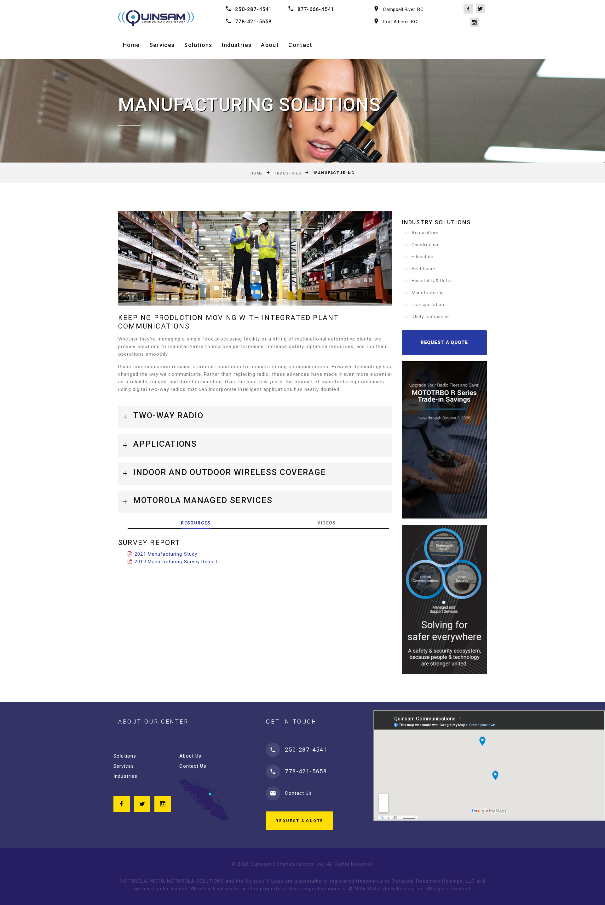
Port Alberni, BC (400, 22)
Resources (196, 523)
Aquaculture (425, 232)
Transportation (428, 304)
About (270, 45)
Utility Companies (431, 316)
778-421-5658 (253, 22)
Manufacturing (428, 292)
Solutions (198, 45)
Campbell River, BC (403, 9)
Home (131, 45)
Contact (300, 45)
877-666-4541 (315, 9)
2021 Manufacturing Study (166, 554)
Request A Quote (444, 342)
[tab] (255, 417)
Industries (237, 45)
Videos (326, 523)
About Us (190, 756)
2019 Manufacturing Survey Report (176, 561)
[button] (255, 417)
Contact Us (192, 766)
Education (422, 256)
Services (162, 45)
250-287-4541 (253, 9)
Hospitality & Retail (432, 280)
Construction (426, 244)
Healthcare (423, 268)
